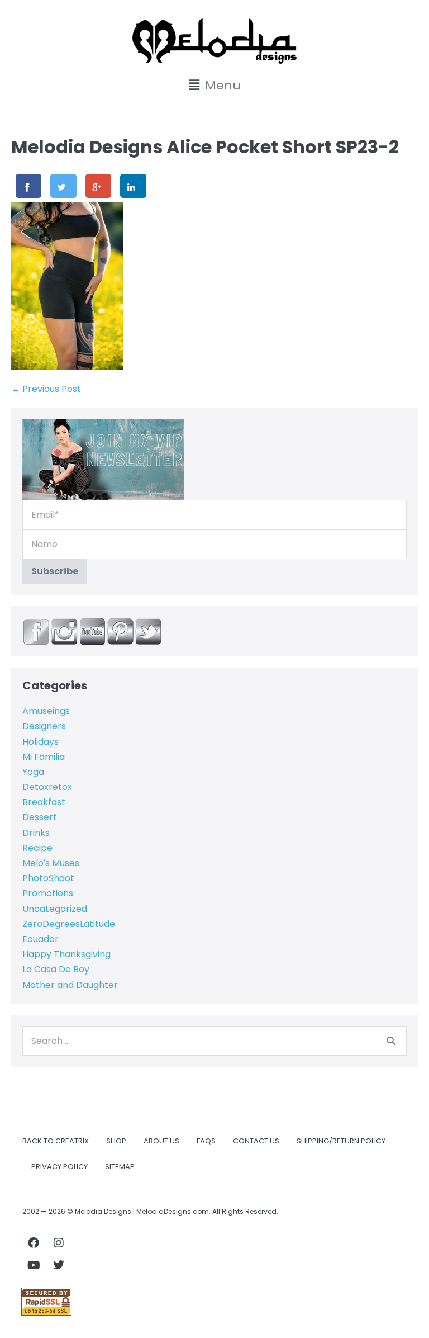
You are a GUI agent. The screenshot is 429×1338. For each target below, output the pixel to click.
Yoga (33, 771)
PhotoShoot (48, 878)
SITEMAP (120, 1166)
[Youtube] (33, 1265)
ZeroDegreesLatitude (68, 924)
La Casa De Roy (55, 969)
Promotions (47, 893)
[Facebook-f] (33, 1243)
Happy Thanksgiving (66, 954)
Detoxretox (47, 787)
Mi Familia (43, 756)
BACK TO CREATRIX (55, 1141)
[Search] (391, 1040)
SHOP (116, 1141)
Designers (44, 726)
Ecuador (40, 939)
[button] (214, 85)
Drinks (36, 832)
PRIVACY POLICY (59, 1166)
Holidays (40, 741)
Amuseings (46, 711)
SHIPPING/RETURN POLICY (341, 1141)
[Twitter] (58, 1265)
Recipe (37, 847)
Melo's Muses (50, 863)
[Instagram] (58, 1243)
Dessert (39, 817)
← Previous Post (46, 388)
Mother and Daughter (70, 984)
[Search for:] (214, 1040)
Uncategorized (54, 908)
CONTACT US (256, 1141)
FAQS (206, 1141)
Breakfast (43, 802)
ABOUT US (161, 1141)
